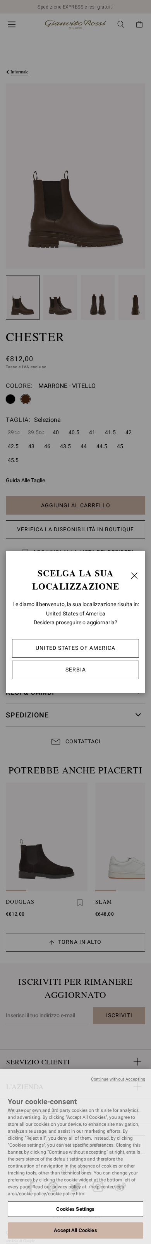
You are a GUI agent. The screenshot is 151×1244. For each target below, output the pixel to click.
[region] (75, 1156)
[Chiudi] (134, 575)
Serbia (75, 669)
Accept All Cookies (75, 1230)
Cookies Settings (75, 1209)
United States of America (75, 648)
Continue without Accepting (118, 1079)
